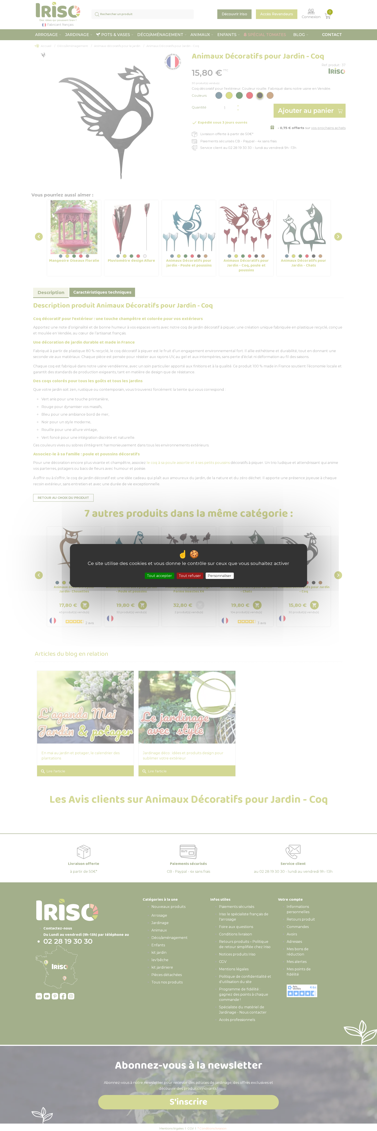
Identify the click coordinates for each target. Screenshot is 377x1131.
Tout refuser (190, 575)
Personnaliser (219, 575)
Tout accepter (159, 575)
